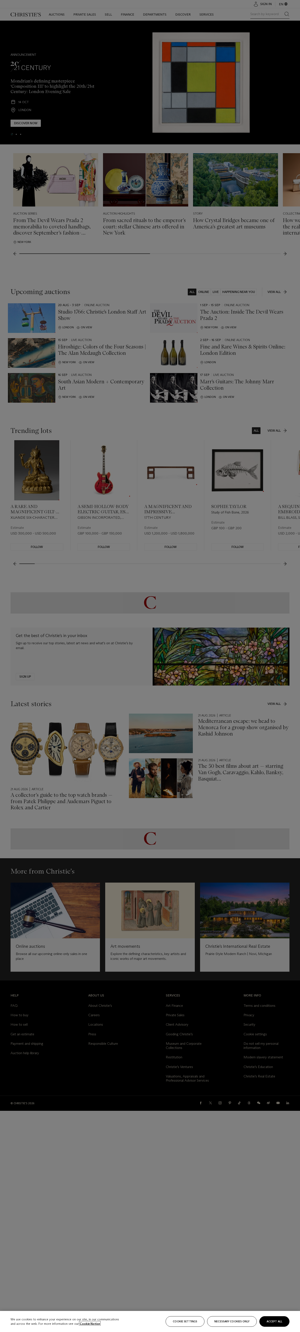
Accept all (274, 1321)
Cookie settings (185, 1321)
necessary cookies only (231, 1321)
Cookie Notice (90, 1324)
